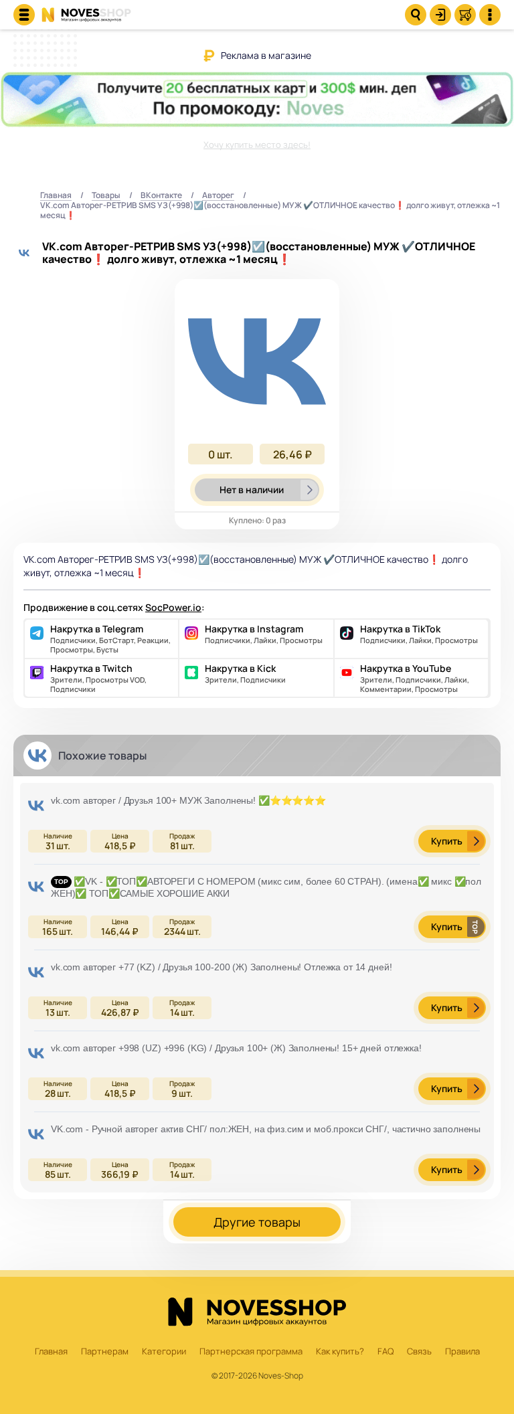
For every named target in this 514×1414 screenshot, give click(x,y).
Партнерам (104, 1351)
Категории (164, 1351)
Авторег (218, 196)
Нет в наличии (252, 489)
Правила (462, 1351)
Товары (106, 196)
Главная (56, 196)
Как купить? (340, 1351)
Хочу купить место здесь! (257, 145)
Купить (446, 840)
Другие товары (257, 1222)
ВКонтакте (161, 196)
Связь (419, 1351)
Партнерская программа (251, 1351)
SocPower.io (173, 607)
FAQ (385, 1351)
